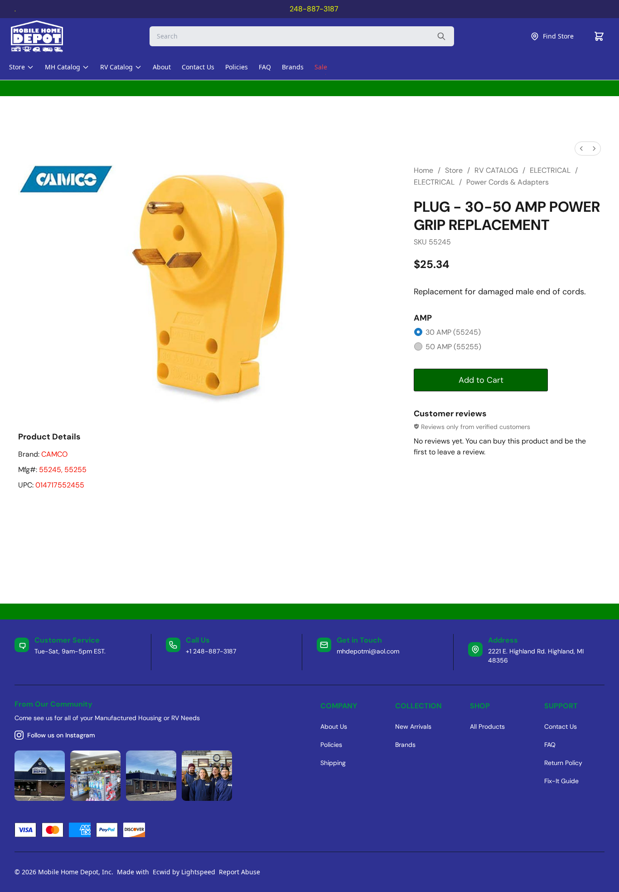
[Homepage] (45, 36)
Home (423, 170)
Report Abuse (239, 872)
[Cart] (599, 36)
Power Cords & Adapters (507, 182)
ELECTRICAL (550, 170)
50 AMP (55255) (453, 346)
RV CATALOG (496, 170)
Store (454, 170)
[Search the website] (441, 36)
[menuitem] (581, 148)
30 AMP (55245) (453, 332)
